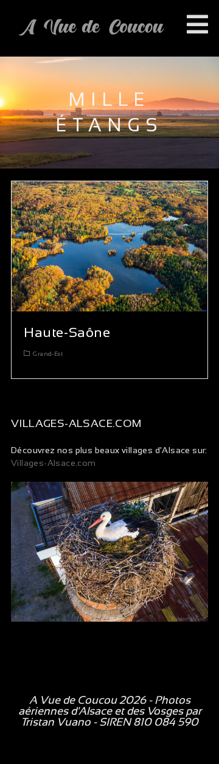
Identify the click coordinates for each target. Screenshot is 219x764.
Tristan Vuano (56, 722)
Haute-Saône (67, 332)
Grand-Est (48, 353)
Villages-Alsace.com (53, 463)
